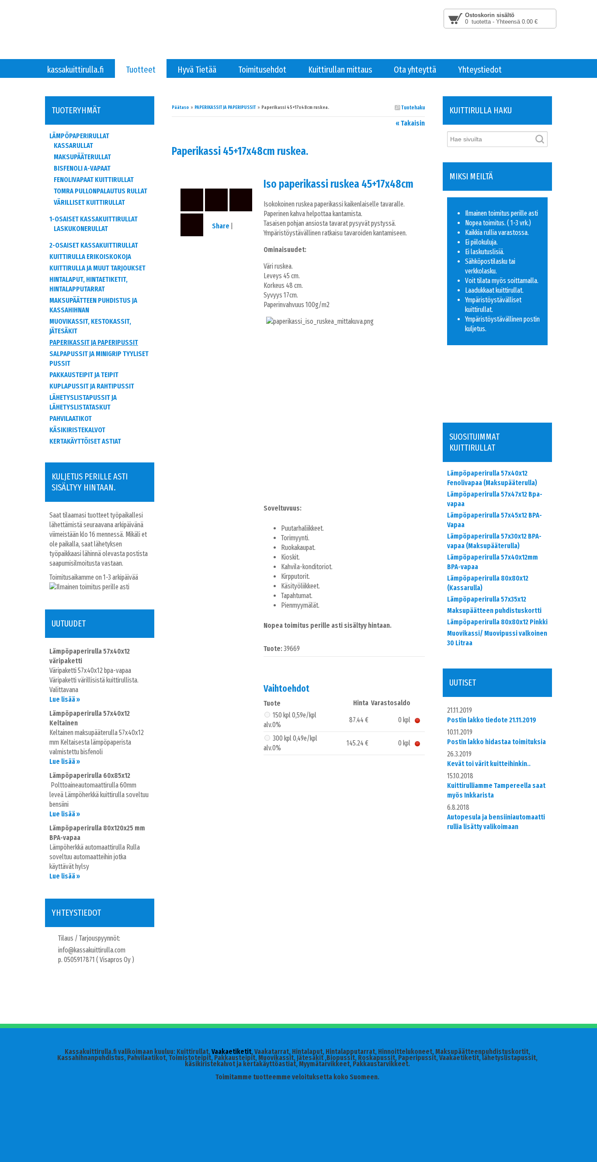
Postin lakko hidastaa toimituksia (496, 742)
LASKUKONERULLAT (81, 228)
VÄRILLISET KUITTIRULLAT (89, 202)
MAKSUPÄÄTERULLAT (82, 157)
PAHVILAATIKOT (70, 418)
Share (220, 226)
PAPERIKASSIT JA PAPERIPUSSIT (225, 107)
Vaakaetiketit (231, 1051)
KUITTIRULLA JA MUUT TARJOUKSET (97, 268)
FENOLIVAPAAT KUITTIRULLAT (94, 179)
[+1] (501, 399)
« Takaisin (410, 123)
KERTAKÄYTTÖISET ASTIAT (85, 441)
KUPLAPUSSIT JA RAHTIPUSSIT (91, 386)
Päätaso (180, 107)
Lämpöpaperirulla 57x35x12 (486, 599)
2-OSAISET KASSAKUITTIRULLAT (93, 245)
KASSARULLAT (73, 145)
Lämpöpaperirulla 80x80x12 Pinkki (497, 622)
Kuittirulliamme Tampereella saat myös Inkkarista (496, 790)
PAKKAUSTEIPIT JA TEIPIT (83, 375)
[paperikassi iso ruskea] (218, 171)
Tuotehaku (412, 108)
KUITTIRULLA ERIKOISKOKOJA (90, 256)
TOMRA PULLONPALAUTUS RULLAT (100, 191)
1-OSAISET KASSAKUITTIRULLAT (93, 219)
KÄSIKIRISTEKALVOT (77, 430)
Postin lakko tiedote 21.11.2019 (491, 720)
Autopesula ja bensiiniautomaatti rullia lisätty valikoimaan (496, 822)
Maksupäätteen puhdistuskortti (494, 610)
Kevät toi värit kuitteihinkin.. (489, 764)
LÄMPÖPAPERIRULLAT (79, 136)
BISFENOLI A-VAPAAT (82, 168)
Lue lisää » (64, 699)
